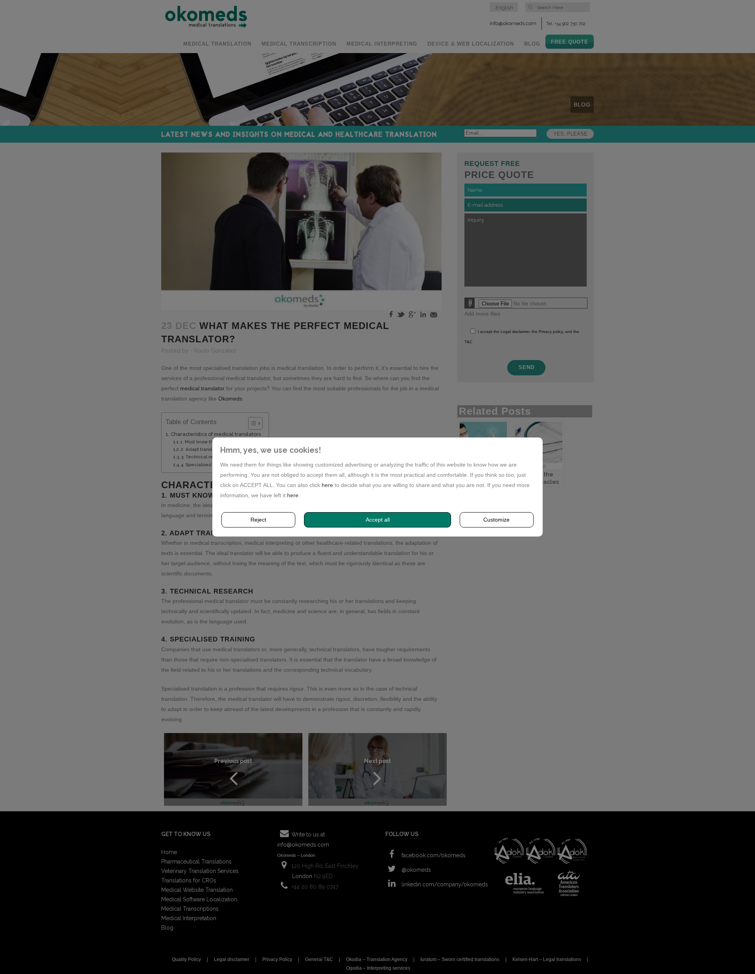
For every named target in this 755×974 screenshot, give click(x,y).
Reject (258, 519)
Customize (496, 519)
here (327, 485)
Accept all (378, 519)
